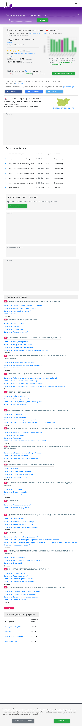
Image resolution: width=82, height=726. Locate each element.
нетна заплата (19, 83)
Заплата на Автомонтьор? (14, 435)
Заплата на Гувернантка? (13, 329)
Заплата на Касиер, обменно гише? (17, 311)
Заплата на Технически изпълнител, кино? (20, 362)
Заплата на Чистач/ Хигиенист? (16, 404)
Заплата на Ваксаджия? (13, 414)
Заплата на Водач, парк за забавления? (19, 474)
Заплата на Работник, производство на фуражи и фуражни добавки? (30, 378)
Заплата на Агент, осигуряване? (16, 341)
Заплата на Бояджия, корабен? (16, 600)
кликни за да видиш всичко (64, 73)
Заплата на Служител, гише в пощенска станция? (23, 305)
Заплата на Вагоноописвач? (14, 519)
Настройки (23, 721)
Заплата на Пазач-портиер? (15, 573)
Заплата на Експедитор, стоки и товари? (19, 521)
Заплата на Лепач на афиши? (15, 417)
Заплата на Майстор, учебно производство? (21, 537)
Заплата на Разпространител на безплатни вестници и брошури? (29, 422)
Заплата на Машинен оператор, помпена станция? (23, 383)
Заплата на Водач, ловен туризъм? (17, 471)
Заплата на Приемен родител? (16, 332)
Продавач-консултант (13, 627)
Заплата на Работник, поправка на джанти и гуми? (23, 432)
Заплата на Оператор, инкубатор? (17, 492)
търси (42, 20)
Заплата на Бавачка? (12, 326)
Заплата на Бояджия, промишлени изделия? (21, 597)
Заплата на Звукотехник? (13, 368)
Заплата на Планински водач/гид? (17, 477)
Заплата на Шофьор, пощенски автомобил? (21, 458)
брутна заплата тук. (68, 87)
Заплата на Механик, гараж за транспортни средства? (25, 441)
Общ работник (11, 641)
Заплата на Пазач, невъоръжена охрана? (20, 420)
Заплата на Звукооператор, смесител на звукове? (23, 365)
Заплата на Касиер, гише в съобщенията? (20, 308)
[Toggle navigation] (76, 4)
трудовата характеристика (39, 33)
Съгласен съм (60, 721)
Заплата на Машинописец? (14, 557)
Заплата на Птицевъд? (13, 495)
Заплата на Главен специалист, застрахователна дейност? (26, 350)
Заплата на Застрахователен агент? (18, 344)
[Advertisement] (41, 130)
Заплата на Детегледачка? (14, 323)
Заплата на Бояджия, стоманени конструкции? (22, 591)
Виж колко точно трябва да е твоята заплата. (61, 63)
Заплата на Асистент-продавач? (16, 508)
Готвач (8, 631)
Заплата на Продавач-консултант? (17, 505)
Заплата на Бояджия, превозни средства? (20, 594)
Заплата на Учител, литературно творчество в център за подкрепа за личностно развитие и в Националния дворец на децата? (40, 543)
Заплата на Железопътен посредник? (18, 524)
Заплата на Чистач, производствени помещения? (23, 402)
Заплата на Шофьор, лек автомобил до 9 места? (22, 453)
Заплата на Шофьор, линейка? (16, 456)
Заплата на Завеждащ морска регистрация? (21, 527)
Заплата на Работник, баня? (15, 396)
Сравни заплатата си (17, 206)
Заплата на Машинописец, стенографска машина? (23, 560)
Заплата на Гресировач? (13, 438)
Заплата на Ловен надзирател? (16, 576)
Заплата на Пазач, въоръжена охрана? (19, 579)
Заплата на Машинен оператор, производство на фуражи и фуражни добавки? (34, 386)
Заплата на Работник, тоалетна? (16, 399)
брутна (28, 71)
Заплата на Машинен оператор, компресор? (21, 381)
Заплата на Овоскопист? (13, 489)
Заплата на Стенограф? (13, 563)
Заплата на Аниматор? (12, 468)
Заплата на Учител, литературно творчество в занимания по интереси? (31, 540)
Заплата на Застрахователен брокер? (18, 347)
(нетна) (10, 42)
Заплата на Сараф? (11, 314)
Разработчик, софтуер (14, 636)
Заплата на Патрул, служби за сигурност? (20, 581)
